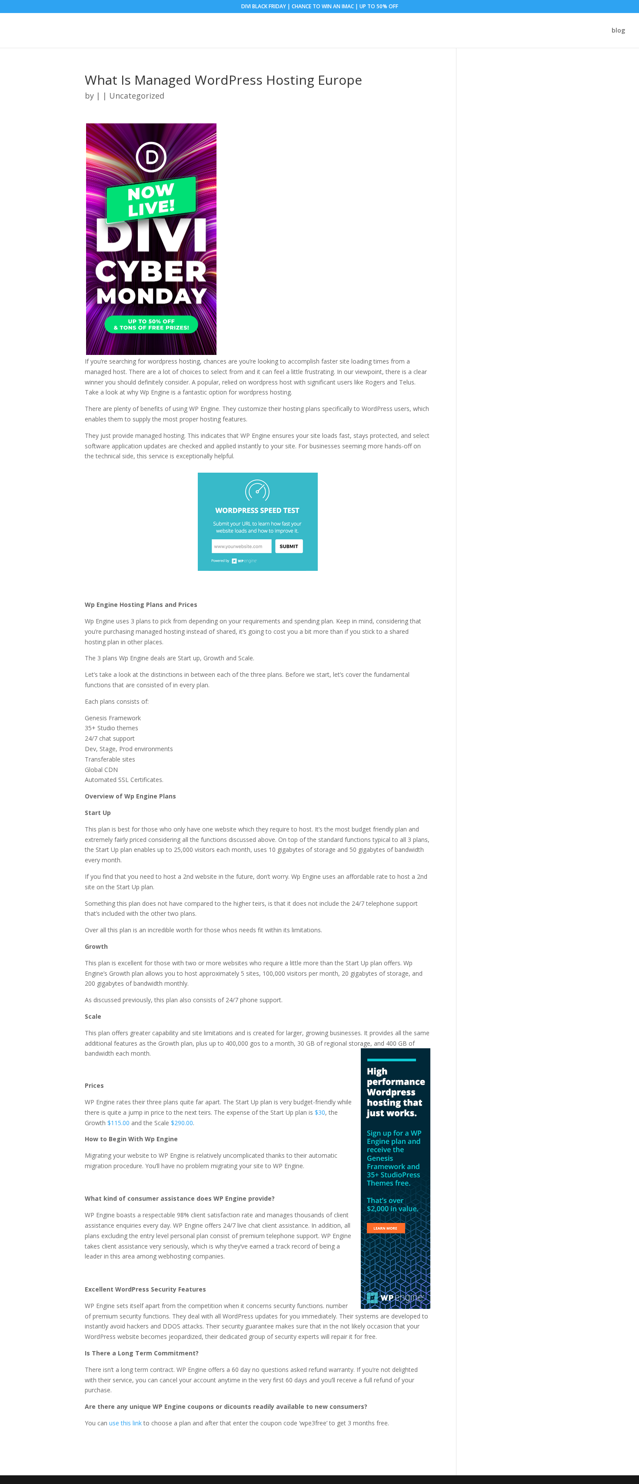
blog (618, 30)
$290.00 (182, 1123)
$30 (320, 1112)
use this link (125, 1423)
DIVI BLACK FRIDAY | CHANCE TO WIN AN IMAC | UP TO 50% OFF (319, 7)
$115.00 (118, 1123)
